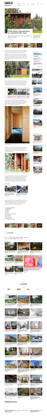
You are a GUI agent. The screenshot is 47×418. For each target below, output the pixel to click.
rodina (25, 237)
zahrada (17, 237)
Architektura (19, 5)
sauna (10, 237)
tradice (21, 238)
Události (37, 5)
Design (28, 5)
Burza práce (33, 3)
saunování (13, 237)
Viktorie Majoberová (10, 232)
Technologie (23, 5)
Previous (9, 92)
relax (18, 238)
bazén (6, 238)
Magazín (19, 3)
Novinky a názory (33, 5)
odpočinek (21, 237)
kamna (11, 238)
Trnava (27, 237)
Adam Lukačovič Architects (11, 207)
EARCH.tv (28, 3)
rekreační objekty (16, 29)
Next (28, 92)
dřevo (8, 238)
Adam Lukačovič (9, 208)
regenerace (15, 238)
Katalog (23, 3)
